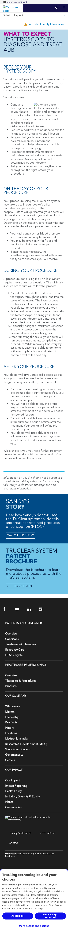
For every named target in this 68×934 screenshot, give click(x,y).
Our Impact (12, 780)
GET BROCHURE (17, 586)
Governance (13, 754)
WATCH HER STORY (20, 535)
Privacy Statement (20, 833)
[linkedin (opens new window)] (31, 609)
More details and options (34, 926)
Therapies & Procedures (20, 680)
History (9, 727)
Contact (13, 843)
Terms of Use (46, 833)
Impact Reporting (16, 785)
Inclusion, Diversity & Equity (22, 796)
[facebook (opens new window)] (7, 609)
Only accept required (50, 916)
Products (11, 686)
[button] (64, 6)
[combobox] (15, 2)
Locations (11, 733)
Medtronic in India (16, 738)
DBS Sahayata (13, 655)
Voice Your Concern (17, 749)
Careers (10, 760)
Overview (11, 633)
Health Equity (13, 791)
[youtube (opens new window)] (19, 609)
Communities (13, 807)
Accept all (18, 915)
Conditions (12, 639)
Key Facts (11, 722)
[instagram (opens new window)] (43, 609)
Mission (9, 711)
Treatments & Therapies (20, 644)
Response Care (14, 649)
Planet (9, 801)
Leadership (12, 717)
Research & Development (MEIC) (26, 744)
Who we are (12, 706)
